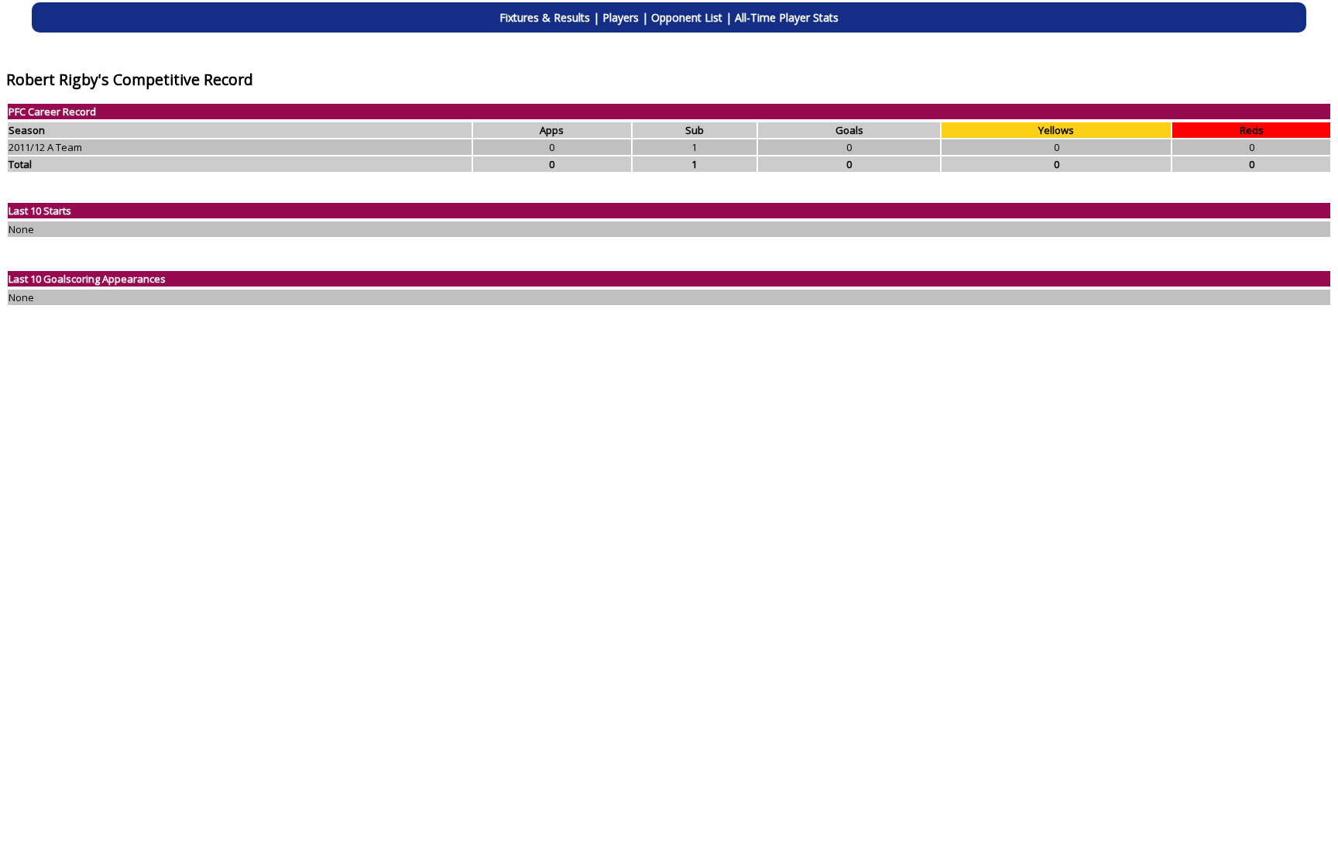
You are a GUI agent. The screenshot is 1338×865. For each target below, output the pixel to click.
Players (620, 17)
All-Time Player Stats (787, 17)
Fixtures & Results (544, 17)
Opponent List (686, 17)
